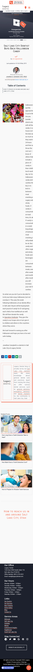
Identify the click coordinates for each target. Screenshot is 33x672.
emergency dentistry (21, 391)
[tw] (10, 639)
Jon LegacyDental (17, 59)
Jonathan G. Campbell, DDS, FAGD (16, 76)
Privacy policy (16, 662)
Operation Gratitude (11, 317)
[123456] (16, 23)
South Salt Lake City (10, 632)
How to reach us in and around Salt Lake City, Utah (17, 90)
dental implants (24, 394)
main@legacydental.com (15, 576)
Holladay (7, 623)
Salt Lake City (8, 621)
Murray (6, 625)
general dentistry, (23, 389)
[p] (23, 639)
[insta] (27, 639)
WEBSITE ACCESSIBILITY (16, 647)
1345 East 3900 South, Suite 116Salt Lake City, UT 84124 (14, 571)
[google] (19, 639)
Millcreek (7, 619)
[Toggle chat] (28, 667)
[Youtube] (14, 639)
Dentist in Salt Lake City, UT (21, 79)
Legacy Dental (8, 568)
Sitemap (23, 662)
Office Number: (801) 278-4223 (13, 574)
